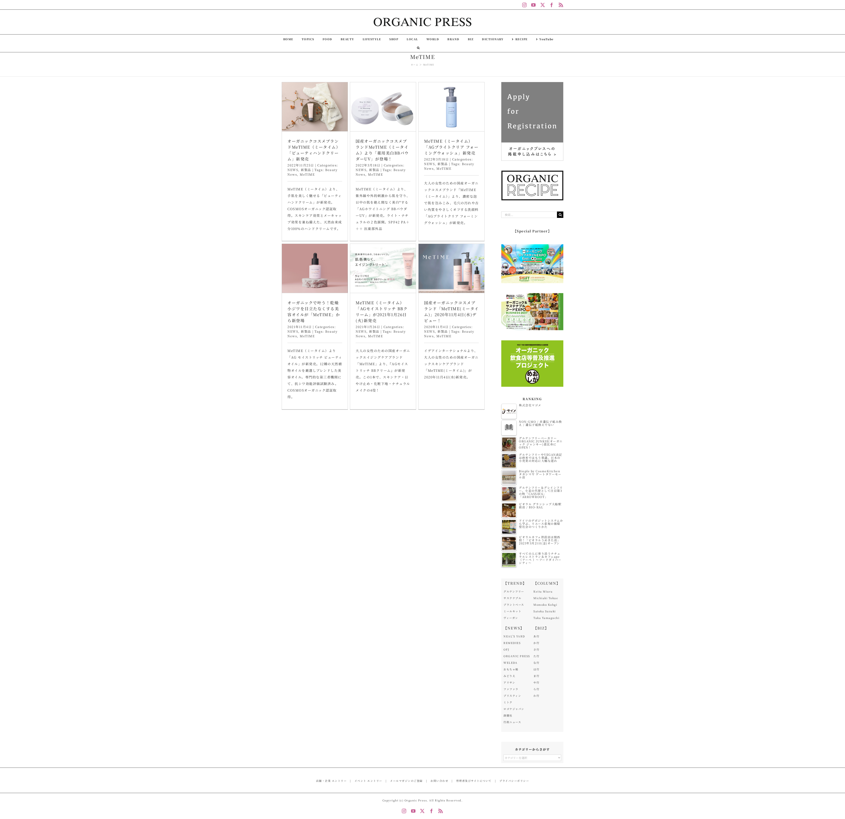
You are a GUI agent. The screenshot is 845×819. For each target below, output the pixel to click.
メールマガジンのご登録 (406, 781)
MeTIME (307, 174)
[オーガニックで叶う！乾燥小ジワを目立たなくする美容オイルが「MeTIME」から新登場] (315, 268)
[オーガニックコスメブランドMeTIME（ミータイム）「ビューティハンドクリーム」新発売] (315, 106)
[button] (418, 47)
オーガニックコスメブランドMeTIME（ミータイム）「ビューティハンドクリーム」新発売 (313, 150)
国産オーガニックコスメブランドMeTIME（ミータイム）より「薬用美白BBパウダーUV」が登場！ (382, 150)
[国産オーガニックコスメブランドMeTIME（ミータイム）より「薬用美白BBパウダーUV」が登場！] (383, 106)
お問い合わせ (439, 781)
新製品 (306, 170)
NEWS (292, 170)
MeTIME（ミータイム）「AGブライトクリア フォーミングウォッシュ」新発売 (451, 147)
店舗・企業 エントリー (331, 781)
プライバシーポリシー (514, 781)
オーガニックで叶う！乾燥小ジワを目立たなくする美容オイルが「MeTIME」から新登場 (313, 311)
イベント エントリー (368, 781)
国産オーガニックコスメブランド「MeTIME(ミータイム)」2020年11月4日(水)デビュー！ (451, 311)
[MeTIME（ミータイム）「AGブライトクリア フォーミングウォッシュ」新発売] (451, 106)
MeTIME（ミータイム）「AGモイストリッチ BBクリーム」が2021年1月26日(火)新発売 (382, 311)
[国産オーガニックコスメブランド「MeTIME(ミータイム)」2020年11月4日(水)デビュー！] (451, 268)
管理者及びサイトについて (474, 781)
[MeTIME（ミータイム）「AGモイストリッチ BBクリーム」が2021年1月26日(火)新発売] (383, 268)
